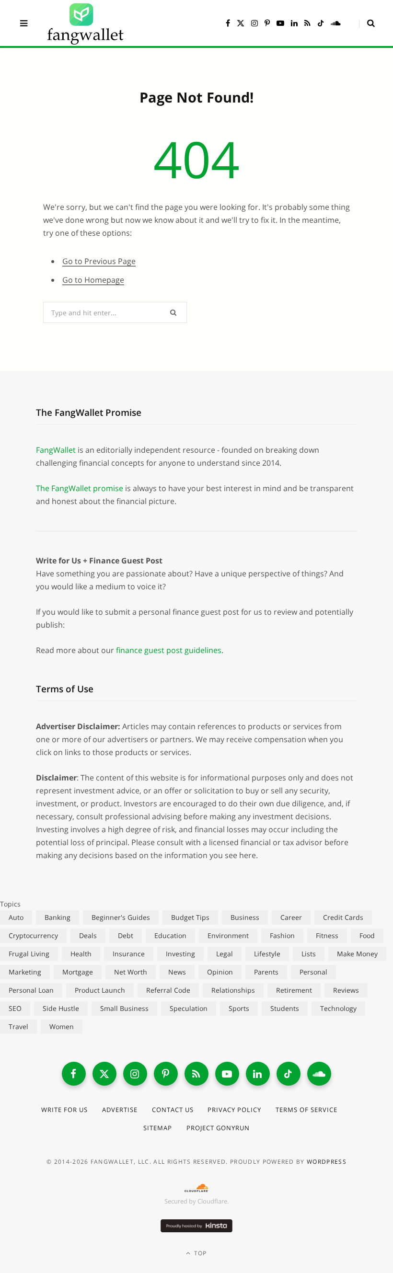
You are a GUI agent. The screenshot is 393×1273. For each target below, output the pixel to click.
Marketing (25, 971)
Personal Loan (31, 990)
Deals (88, 935)
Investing (180, 953)
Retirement (294, 990)
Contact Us (173, 1109)
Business (245, 917)
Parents (266, 971)
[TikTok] (289, 1074)
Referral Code (168, 990)
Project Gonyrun (218, 1128)
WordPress (327, 1162)
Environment (228, 935)
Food (367, 935)
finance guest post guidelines (168, 650)
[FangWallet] (85, 23)
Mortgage (77, 971)
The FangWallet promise (79, 488)
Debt (125, 935)
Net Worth (130, 971)
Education (170, 935)
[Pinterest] (166, 1074)
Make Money (357, 953)
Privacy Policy (234, 1109)
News (177, 971)
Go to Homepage (93, 280)
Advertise (120, 1109)
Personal (313, 971)
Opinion (220, 971)
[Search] (367, 23)
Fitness (327, 935)
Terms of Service (306, 1109)
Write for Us (64, 1109)
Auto (16, 917)
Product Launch (100, 990)
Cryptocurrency (33, 935)
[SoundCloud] (319, 1074)
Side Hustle (61, 1008)
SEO (15, 1008)
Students (284, 1008)
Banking (57, 917)
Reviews (346, 990)
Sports (239, 1008)
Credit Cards (343, 917)
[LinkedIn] (258, 1074)
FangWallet (56, 450)
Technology (338, 1008)
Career (291, 917)
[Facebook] (74, 1074)
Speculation (189, 1008)
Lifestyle (267, 953)
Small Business (124, 1008)
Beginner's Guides (121, 917)
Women (61, 1026)
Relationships (233, 990)
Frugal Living (29, 953)
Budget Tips (190, 917)
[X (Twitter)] (104, 1074)
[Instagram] (135, 1074)
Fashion (282, 935)
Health (81, 953)
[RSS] (196, 1074)
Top (199, 1253)
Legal (224, 953)
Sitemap (157, 1128)
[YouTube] (227, 1074)
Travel (18, 1026)
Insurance (129, 953)
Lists (308, 953)
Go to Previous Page (99, 261)
